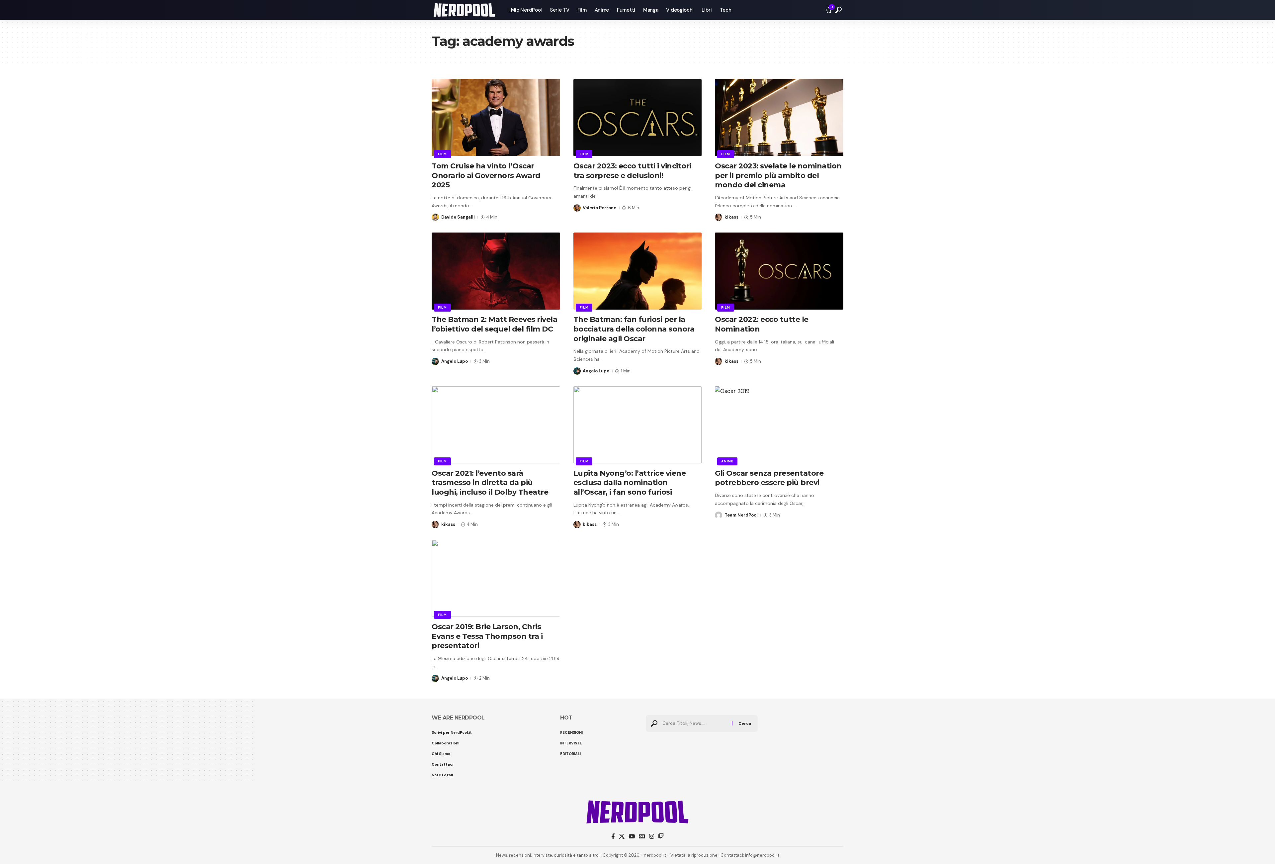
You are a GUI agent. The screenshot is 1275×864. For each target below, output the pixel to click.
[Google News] (642, 836)
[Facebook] (613, 836)
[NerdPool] (464, 10)
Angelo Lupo (454, 361)
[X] (621, 836)
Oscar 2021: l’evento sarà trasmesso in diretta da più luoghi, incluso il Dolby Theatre (490, 483)
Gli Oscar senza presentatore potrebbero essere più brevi (769, 478)
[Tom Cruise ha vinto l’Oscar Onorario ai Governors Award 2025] (496, 117)
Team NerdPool (741, 515)
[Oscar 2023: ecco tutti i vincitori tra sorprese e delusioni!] (637, 117)
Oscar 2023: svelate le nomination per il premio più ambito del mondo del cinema (778, 175)
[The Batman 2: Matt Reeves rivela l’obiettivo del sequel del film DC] (496, 271)
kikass (731, 217)
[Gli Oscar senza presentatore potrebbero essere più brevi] (779, 424)
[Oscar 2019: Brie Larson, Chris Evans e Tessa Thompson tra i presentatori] (496, 578)
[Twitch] (660, 836)
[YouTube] (632, 836)
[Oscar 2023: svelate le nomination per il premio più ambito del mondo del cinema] (779, 117)
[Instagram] (651, 836)
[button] (838, 10)
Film (442, 154)
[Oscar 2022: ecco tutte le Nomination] (779, 271)
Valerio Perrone (599, 208)
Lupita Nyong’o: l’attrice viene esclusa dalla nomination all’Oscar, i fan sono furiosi (629, 483)
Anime (727, 461)
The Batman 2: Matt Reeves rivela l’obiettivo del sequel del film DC (494, 324)
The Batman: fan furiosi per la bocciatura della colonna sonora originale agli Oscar (634, 329)
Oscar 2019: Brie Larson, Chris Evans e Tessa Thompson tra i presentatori (487, 636)
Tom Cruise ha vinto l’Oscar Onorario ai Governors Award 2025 (486, 175)
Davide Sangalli (458, 217)
